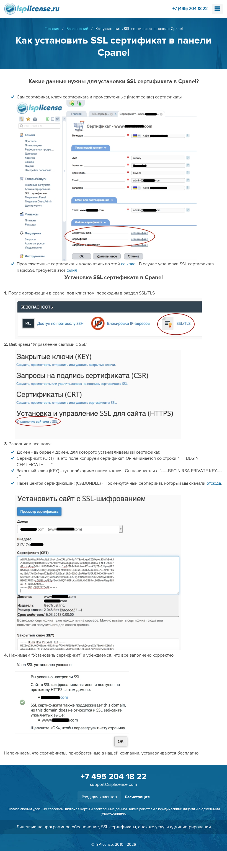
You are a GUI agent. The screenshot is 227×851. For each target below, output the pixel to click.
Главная (52, 28)
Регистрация (137, 797)
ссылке (128, 264)
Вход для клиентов (99, 796)
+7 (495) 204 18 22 (190, 8)
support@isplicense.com (113, 784)
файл (71, 270)
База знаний (77, 28)
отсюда (214, 483)
